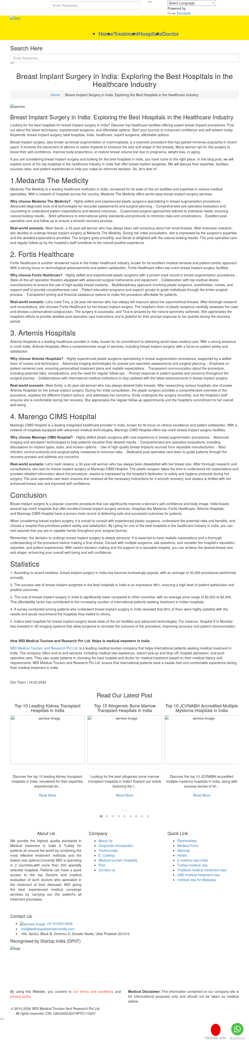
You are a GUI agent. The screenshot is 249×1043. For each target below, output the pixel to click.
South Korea (152, 970)
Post (101, 865)
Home (105, 34)
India (17, 970)
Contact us (106, 869)
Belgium (201, 970)
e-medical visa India (192, 860)
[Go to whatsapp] (237, 1029)
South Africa (122, 970)
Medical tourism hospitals (117, 860)
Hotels (182, 855)
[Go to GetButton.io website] (237, 1038)
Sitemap (183, 850)
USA (220, 970)
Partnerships (187, 840)
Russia (65, 984)
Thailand (57, 970)
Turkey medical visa (192, 865)
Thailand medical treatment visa (201, 869)
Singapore (21, 984)
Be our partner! (221, 2)
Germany (178, 970)
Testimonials (108, 850)
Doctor (170, 34)
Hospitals (150, 34)
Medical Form (187, 845)
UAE (76, 970)
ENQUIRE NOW (215, 1038)
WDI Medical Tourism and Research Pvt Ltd (43, 648)
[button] (101, 816)
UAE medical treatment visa (198, 874)
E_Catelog (106, 855)
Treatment (125, 34)
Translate (184, 13)
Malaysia (96, 970)
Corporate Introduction (115, 845)
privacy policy (20, 996)
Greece (44, 984)
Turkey (35, 970)
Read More (47, 795)
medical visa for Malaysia (196, 879)
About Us (105, 840)
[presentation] (122, 810)
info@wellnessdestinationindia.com (47, 928)
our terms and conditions (93, 991)
